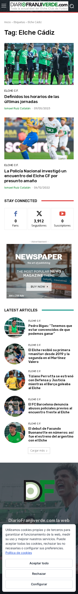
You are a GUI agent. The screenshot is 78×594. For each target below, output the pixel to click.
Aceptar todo (39, 563)
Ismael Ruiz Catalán (17, 108)
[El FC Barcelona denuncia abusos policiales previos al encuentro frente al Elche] (14, 406)
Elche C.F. (11, 90)
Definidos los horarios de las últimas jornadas (31, 99)
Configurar (39, 584)
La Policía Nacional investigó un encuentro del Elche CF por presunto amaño (35, 176)
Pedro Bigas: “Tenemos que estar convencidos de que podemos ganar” (50, 330)
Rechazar (39, 573)
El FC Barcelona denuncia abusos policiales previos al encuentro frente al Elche (50, 408)
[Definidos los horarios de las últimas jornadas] (39, 64)
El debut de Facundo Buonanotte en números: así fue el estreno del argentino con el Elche (50, 434)
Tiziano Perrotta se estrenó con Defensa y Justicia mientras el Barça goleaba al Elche (50, 382)
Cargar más (37, 450)
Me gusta (15, 211)
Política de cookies (18, 553)
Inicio (7, 22)
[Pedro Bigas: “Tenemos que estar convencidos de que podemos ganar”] (14, 327)
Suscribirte (62, 211)
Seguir (39, 211)
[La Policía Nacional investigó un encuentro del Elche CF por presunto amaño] (39, 138)
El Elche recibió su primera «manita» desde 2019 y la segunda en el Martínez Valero (49, 356)
